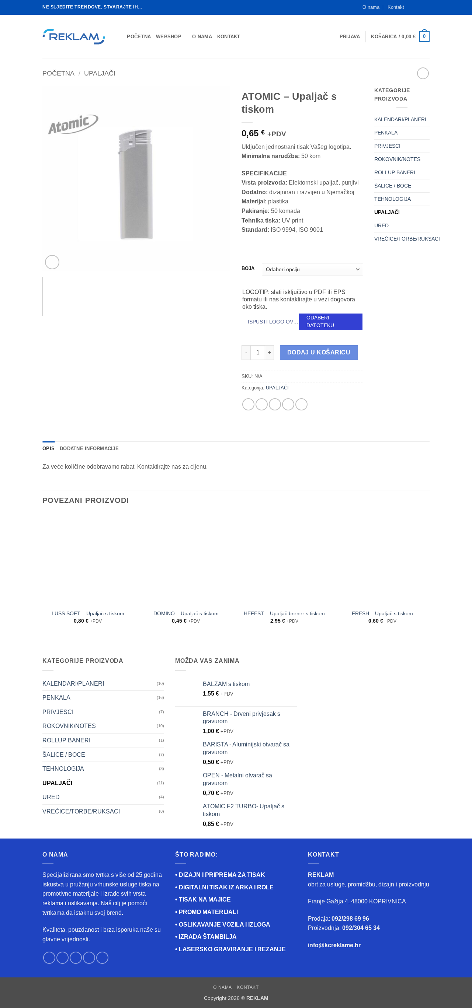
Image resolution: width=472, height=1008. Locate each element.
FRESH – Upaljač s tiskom (382, 613)
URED (381, 225)
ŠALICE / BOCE (392, 186)
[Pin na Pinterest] (288, 404)
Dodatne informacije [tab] (89, 448)
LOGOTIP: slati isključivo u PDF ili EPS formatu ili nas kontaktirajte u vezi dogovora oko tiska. (298, 299)
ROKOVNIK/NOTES (397, 159)
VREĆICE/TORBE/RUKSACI (407, 239)
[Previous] (55, 178)
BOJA (248, 268)
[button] (350, 36)
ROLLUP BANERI (394, 172)
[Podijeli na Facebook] (248, 404)
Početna (58, 73)
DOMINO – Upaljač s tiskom (186, 613)
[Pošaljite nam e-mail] (426, 7)
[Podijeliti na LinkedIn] (301, 404)
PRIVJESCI (387, 146)
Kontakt (396, 7)
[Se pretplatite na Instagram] (419, 7)
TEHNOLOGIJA (392, 199)
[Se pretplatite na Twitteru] (76, 958)
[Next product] (422, 73)
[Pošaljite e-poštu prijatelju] (275, 404)
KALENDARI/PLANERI (400, 119)
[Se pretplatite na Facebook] (412, 7)
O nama (370, 7)
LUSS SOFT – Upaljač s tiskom (88, 613)
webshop (168, 36)
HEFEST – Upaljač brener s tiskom (284, 613)
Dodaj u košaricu (318, 352)
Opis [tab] (48, 448)
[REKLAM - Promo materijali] (73, 37)
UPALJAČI (99, 73)
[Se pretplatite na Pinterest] (102, 958)
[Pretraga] (119, 36)
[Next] (217, 178)
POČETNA (139, 36)
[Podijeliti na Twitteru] (262, 404)
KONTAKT (228, 36)
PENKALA (386, 133)
